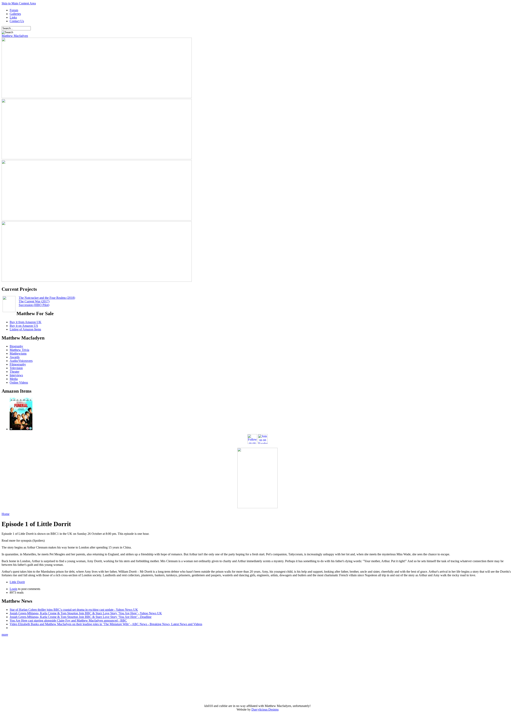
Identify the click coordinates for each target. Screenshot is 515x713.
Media (14, 379)
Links (13, 17)
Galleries (15, 14)
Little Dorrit (17, 582)
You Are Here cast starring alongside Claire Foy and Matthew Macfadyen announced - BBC (68, 620)
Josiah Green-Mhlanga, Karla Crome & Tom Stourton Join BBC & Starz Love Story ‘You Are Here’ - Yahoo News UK (86, 613)
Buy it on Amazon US (24, 325)
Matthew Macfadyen (15, 35)
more (5, 634)
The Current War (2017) (34, 301)
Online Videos (19, 382)
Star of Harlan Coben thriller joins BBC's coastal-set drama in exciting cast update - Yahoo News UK (74, 609)
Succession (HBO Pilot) (34, 305)
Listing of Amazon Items (25, 329)
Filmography (18, 364)
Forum (14, 10)
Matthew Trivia (19, 350)
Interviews (16, 375)
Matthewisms (18, 353)
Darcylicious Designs (265, 709)
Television (16, 368)
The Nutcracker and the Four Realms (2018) (47, 297)
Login (13, 589)
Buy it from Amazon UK (25, 322)
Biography (16, 346)
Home (5, 514)
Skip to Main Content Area (19, 3)
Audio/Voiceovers (21, 360)
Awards (15, 357)
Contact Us (17, 21)
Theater (14, 371)
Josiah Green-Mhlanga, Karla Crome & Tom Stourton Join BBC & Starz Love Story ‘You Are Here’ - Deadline (80, 617)
